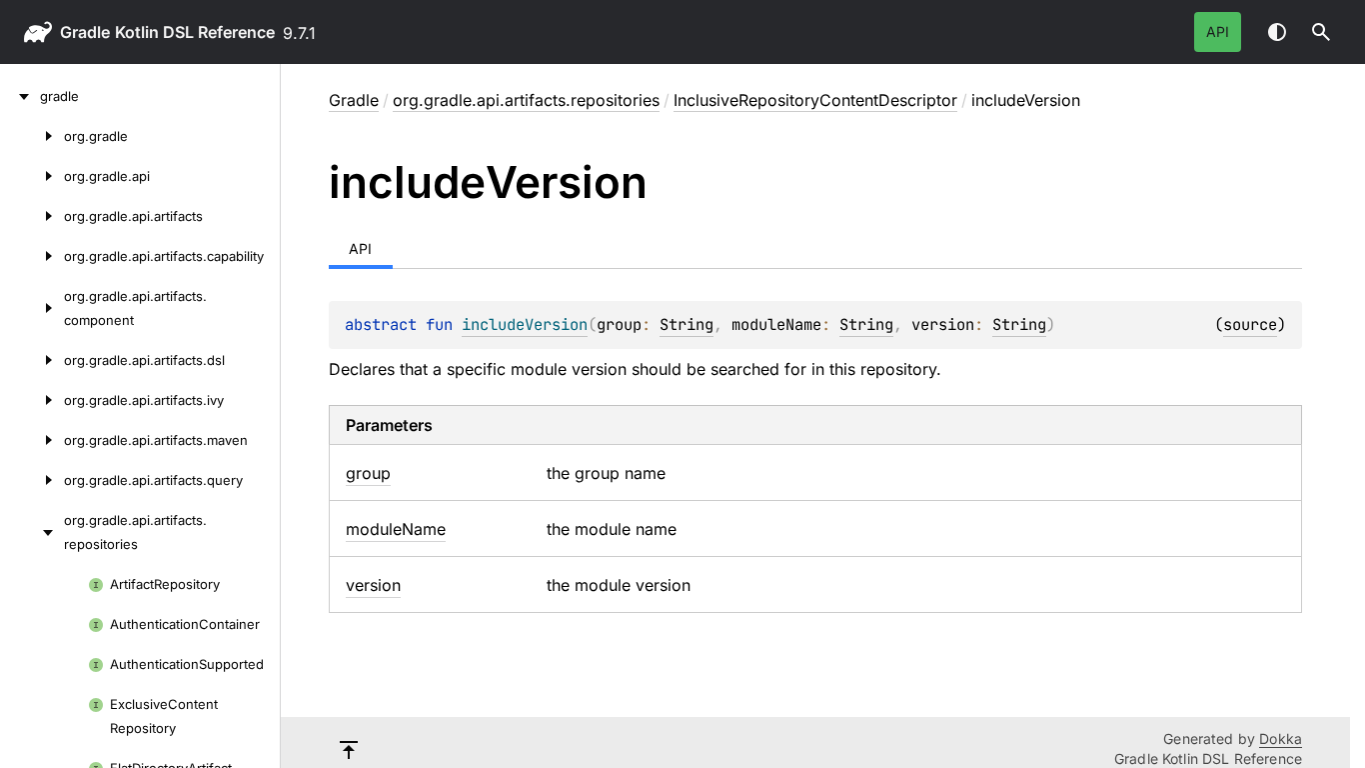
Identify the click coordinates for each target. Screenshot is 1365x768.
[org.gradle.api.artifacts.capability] (32, 256)
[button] (1321, 32)
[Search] (1321, 32)
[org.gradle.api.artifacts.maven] (32, 440)
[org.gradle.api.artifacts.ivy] (32, 400)
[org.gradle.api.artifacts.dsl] (32, 360)
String (686, 324)
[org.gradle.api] (32, 176)
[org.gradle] (32, 136)
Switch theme (1277, 32)
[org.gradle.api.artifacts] (32, 216)
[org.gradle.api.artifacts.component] (32, 308)
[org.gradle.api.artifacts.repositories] (32, 532)
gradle (85, 32)
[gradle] (20, 96)
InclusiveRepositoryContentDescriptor (815, 100)
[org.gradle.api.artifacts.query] (32, 480)
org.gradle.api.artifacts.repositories (526, 100)
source (1250, 324)
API (1217, 31)
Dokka (1280, 738)
